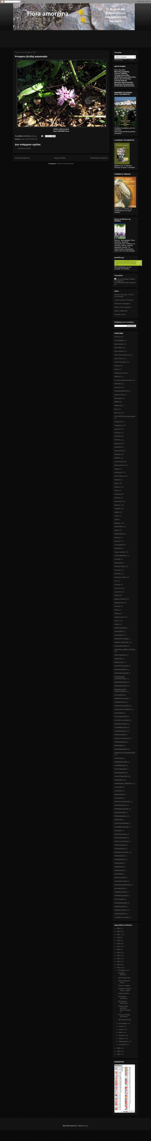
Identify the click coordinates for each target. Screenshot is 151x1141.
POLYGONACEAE (120, 838)
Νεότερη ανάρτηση (22, 158)
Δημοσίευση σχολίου (24, 148)
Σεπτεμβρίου (123, 1023)
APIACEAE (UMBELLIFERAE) (124, 649)
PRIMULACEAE (119, 845)
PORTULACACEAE (121, 841)
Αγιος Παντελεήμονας (121, 355)
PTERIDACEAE (119, 849)
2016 (119, 949)
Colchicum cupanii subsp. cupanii (124, 989)
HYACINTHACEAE (31, 139)
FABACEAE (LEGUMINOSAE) (124, 753)
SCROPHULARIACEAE (122, 885)
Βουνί (116, 409)
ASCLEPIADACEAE (121, 666)
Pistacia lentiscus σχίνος (124, 981)
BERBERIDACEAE (120, 682)
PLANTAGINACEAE (121, 823)
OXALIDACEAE (119, 812)
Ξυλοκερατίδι (118, 545)
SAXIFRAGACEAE (120, 881)
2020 (119, 937)
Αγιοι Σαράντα (119, 351)
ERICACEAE (118, 745)
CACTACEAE (119, 695)
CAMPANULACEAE (121, 698)
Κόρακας (117, 498)
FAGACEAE (118, 758)
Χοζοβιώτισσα (119, 617)
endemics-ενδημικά (121, 738)
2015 (119, 952)
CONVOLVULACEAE (121, 720)
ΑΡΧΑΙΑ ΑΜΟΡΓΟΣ (121, 391)
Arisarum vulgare (124, 985)
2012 (119, 961)
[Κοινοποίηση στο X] (50, 136)
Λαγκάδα (117, 508)
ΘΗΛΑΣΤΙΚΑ (118, 451)
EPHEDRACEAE (120, 742)
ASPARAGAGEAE (120, 669)
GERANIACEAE (119, 773)
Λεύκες (116, 516)
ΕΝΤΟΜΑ (117, 436)
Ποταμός (117, 570)
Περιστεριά (118, 563)
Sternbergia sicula (124, 1019)
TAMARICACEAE (120, 892)
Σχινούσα (117, 592)
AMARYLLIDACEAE (121, 642)
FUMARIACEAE (119, 765)
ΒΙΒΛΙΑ (116, 402)
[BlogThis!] (48, 136)
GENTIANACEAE (120, 769)
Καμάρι (116, 469)
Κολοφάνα (117, 494)
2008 (119, 1051)
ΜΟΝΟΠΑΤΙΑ (119, 534)
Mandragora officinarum (123, 1002)
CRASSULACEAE (120, 724)
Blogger (85, 1126)
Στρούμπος (118, 588)
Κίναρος (117, 487)
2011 (119, 964)
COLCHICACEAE (120, 716)
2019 (119, 940)
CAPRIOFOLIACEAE (121, 706)
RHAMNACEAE (119, 859)
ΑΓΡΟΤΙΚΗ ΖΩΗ (120, 362)
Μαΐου (121, 1032)
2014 (119, 955)
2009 (119, 1048)
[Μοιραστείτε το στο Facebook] (52, 136)
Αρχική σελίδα (59, 158)
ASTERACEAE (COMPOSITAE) (120, 678)
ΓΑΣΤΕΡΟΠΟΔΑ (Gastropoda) (124, 416)
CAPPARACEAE (120, 702)
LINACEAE (118, 791)
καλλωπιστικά (119, 461)
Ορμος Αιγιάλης (119, 552)
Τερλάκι (116, 595)
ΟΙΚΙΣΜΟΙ (117, 548)
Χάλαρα (117, 613)
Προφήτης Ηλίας (120, 577)
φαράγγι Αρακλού (120, 599)
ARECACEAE (119, 662)
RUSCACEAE (119, 870)
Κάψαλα (117, 480)
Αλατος (116, 369)
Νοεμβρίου (123, 970)
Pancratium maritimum (122, 997)
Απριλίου (122, 1035)
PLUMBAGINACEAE (121, 827)
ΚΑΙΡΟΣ (117, 458)
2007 (119, 1054)
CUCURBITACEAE (120, 727)
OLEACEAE (118, 798)
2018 (119, 943)
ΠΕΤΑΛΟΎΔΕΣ (119, 566)
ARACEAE (118, 659)
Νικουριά (117, 541)
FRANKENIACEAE (120, 762)
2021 (119, 934)
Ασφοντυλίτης (119, 395)
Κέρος (116, 483)
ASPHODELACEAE (121, 673)
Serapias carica (119, 314)
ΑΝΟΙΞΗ (117, 376)
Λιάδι (116, 519)
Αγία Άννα (117, 337)
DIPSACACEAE (119, 735)
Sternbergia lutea (124, 978)
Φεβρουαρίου (123, 1041)
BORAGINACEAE (120, 686)
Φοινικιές (117, 606)
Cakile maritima (123, 993)
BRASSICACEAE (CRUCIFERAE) (120, 690)
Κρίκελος (117, 505)
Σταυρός (117, 584)
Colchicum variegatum (122, 303)
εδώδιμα (117, 433)
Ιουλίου (121, 1026)
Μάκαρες (117, 523)
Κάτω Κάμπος (119, 476)
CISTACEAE (118, 713)
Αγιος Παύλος (119, 358)
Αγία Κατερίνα (119, 344)
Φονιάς (116, 610)
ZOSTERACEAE (120, 914)
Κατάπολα (117, 472)
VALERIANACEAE (120, 903)
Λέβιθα (116, 512)
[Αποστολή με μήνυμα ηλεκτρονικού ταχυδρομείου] (46, 136)
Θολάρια (117, 454)
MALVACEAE (118, 794)
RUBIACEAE (118, 867)
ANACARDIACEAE (120, 646)
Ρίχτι (116, 581)
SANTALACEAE (119, 877)
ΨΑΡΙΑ (116, 624)
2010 (119, 967)
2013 (119, 958)
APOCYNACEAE (120, 655)
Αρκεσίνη (117, 387)
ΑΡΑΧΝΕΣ (117, 384)
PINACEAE (118, 820)
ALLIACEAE (118, 635)
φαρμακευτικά (119, 602)
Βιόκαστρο (118, 405)
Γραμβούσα (118, 425)
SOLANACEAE (119, 888)
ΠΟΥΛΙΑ (117, 574)
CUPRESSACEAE (120, 731)
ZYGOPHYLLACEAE (121, 917)
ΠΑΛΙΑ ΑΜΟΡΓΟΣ (120, 555)
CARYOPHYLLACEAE (122, 709)
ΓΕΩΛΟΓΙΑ (118, 422)
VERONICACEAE (120, 910)
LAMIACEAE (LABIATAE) (123, 783)
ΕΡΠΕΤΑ (117, 440)
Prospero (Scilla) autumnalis (124, 1016)
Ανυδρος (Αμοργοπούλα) (123, 380)
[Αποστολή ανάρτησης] (42, 136)
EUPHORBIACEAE (120, 749)
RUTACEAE (118, 874)
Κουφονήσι (118, 501)
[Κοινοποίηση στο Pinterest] (54, 136)
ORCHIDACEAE (120, 805)
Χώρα (22, 139)
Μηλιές (116, 530)
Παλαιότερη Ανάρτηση (98, 158)
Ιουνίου (121, 1029)
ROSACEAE (118, 863)
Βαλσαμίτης (118, 398)
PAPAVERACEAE (120, 816)
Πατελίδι (117, 559)
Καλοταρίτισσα (119, 465)
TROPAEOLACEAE (121, 896)
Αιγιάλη (116, 366)
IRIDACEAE (118, 780)
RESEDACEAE (119, 856)
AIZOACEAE (118, 631)
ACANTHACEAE (120, 628)
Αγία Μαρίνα (118, 347)
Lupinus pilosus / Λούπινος (123, 300)
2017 (119, 946)
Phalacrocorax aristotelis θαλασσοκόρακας (124, 1009)
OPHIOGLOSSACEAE (122, 801)
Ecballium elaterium (122, 974)
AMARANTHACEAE (121, 639)
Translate (131, 60)
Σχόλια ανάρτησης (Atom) (65, 163)
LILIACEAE (118, 787)
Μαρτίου (122, 1038)
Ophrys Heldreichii (120, 311)
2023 (119, 928)
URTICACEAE (119, 899)
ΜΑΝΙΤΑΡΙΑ (118, 526)
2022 (119, 931)
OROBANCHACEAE (121, 809)
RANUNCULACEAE (121, 852)
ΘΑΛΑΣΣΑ (118, 447)
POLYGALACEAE (120, 834)
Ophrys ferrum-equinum (122, 307)
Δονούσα (117, 429)
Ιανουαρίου (123, 1044)
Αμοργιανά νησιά (120, 373)
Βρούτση (117, 413)
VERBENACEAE (120, 906)
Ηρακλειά (117, 443)
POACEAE (118, 830)
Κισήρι (116, 490)
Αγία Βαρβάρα (119, 340)
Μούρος (117, 537)
